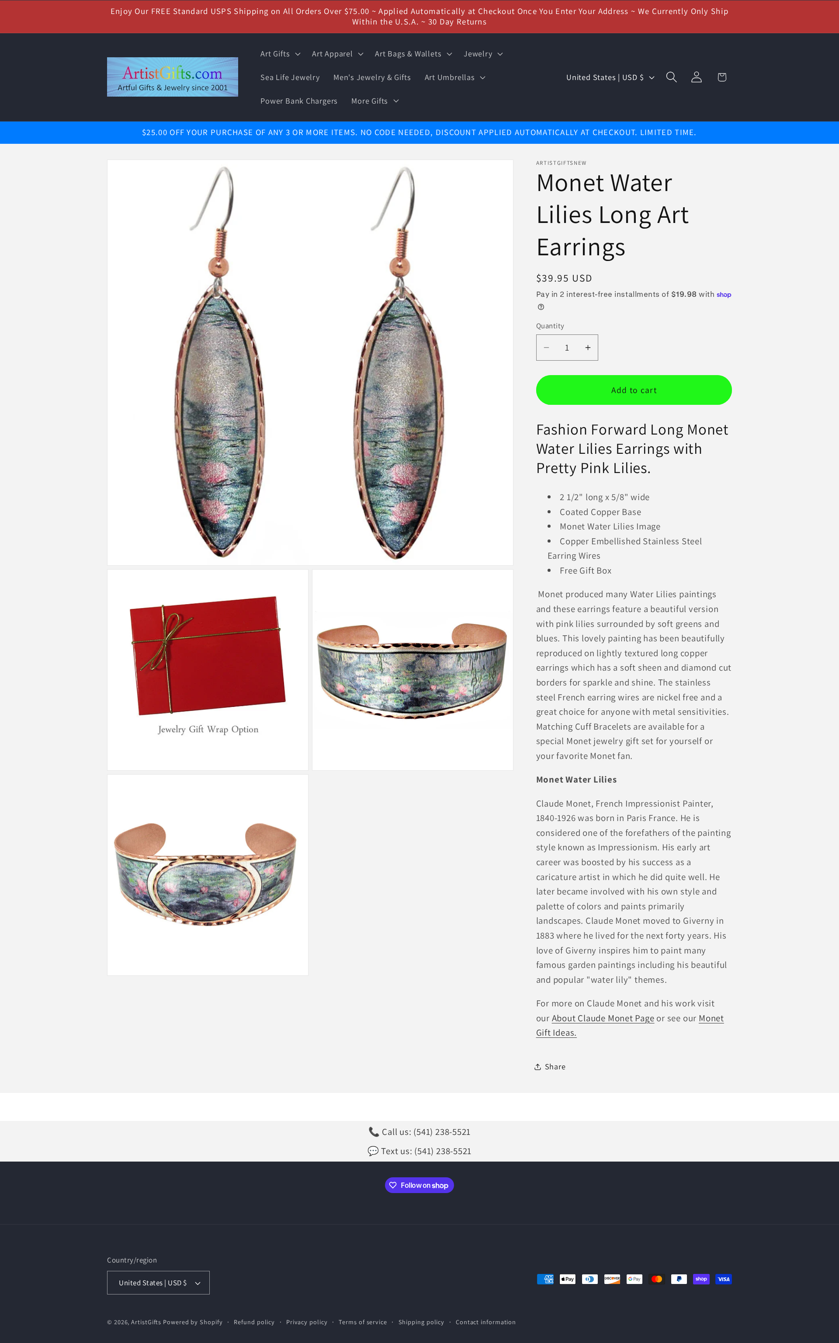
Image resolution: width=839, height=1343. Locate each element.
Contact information (486, 1322)
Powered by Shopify (192, 1322)
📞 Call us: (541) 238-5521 (419, 1132)
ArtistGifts (146, 1322)
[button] (279, 54)
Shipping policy (422, 1322)
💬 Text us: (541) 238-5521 (419, 1151)
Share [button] (555, 1066)
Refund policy (254, 1322)
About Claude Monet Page (603, 1018)
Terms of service (363, 1322)
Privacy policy (307, 1322)
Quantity (550, 326)
